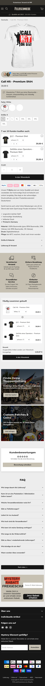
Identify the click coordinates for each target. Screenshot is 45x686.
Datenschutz (23, 677)
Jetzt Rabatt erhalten (33, 596)
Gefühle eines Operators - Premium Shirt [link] (21, 150)
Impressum (38, 677)
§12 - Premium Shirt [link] (19, 136)
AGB (31, 677)
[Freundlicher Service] (11, 281)
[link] (5, 140)
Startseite (4, 20)
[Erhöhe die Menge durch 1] (20, 170)
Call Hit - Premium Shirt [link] (21, 307)
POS (13, 682)
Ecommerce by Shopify (25, 682)
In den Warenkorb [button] (22, 357)
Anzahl (3, 165)
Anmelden (35, 647)
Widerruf (14, 677)
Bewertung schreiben (22, 465)
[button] (11, 144)
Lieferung (6, 677)
